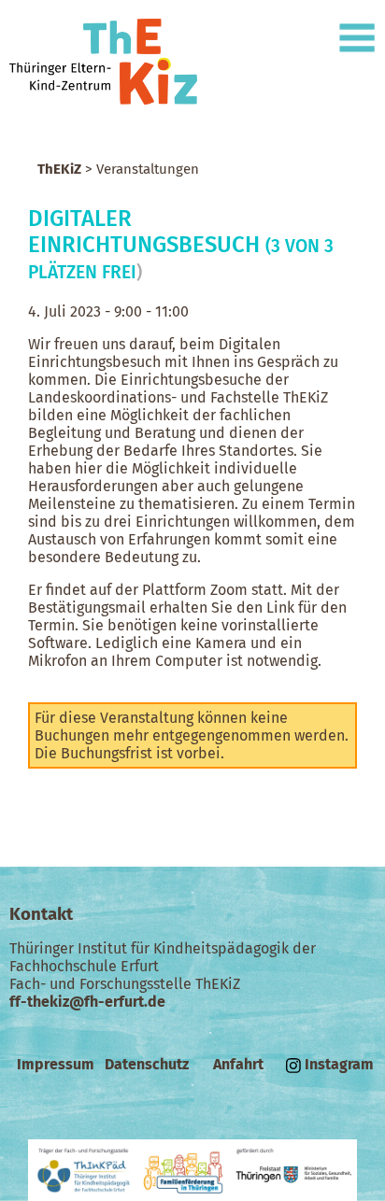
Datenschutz (147, 1064)
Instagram (337, 1064)
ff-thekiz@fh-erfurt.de (87, 1001)
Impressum (55, 1064)
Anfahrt (238, 1064)
